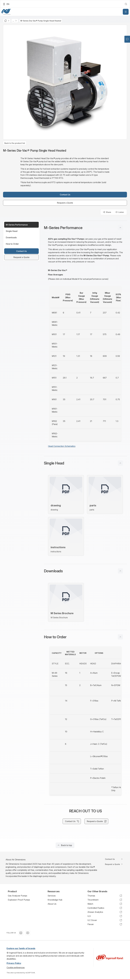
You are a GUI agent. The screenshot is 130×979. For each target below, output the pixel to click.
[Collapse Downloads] (120, 570)
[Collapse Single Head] (120, 463)
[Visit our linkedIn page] (20, 932)
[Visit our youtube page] (27, 932)
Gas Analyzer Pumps (17, 895)
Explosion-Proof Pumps (19, 899)
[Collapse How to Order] (120, 636)
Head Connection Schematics (61, 446)
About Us (52, 904)
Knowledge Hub (55, 899)
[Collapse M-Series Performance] (120, 227)
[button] (85, 228)
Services (52, 895)
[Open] (126, 12)
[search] (126, 4)
